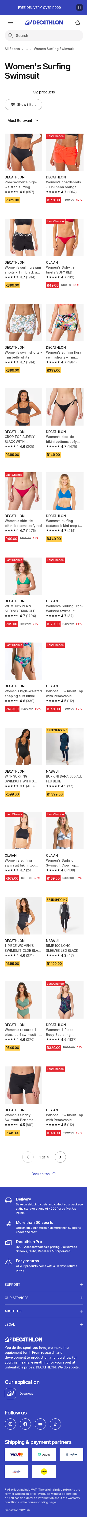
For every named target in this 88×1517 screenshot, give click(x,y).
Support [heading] (12, 1283)
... (27, 49)
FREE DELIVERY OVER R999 (39, 8)
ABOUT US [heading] (13, 1310)
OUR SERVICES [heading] (16, 1297)
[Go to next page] (60, 1157)
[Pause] (79, 7)
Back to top (41, 1174)
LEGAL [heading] (10, 1323)
